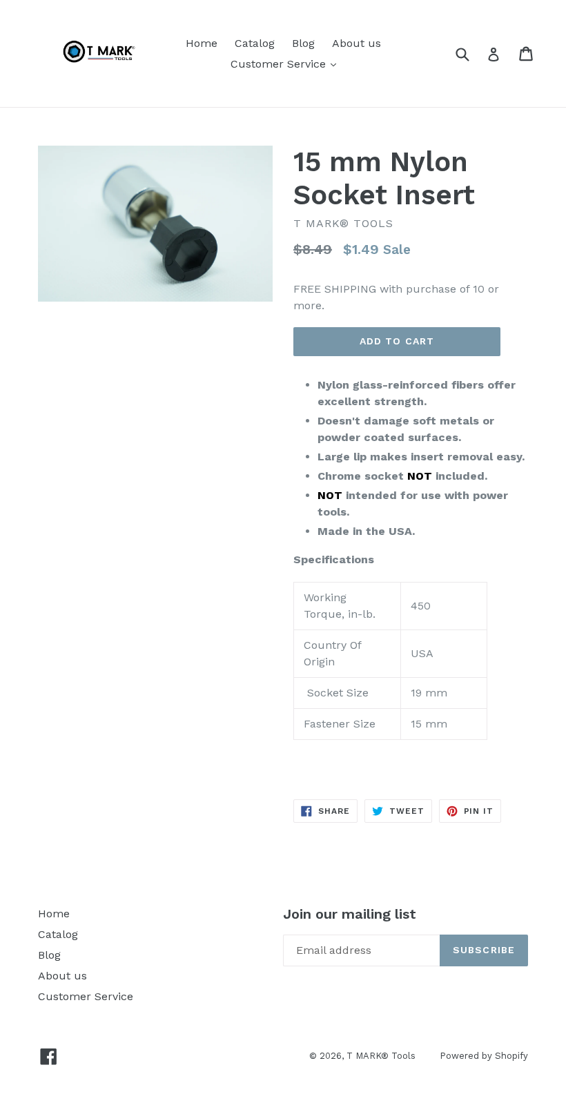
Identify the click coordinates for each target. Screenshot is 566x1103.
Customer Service (287, 63)
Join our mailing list (349, 914)
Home (201, 43)
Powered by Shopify (484, 1056)
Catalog (255, 43)
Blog (303, 43)
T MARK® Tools (381, 1056)
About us (356, 43)
